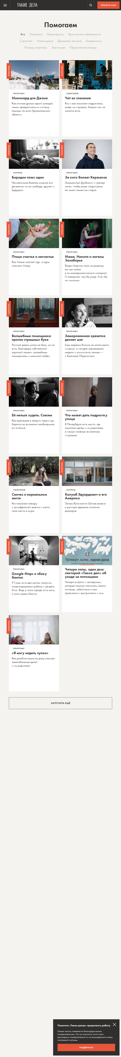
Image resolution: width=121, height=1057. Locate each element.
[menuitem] (5, 5)
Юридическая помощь (83, 47)
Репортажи (18, 93)
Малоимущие (45, 41)
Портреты (17, 173)
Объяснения (72, 93)
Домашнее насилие (70, 41)
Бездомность (94, 41)
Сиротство (26, 41)
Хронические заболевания (84, 34)
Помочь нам (108, 5)
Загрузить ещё (60, 703)
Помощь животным (35, 47)
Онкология (36, 34)
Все (23, 34)
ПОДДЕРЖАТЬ (86, 1047)
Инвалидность (55, 34)
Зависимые (58, 47)
